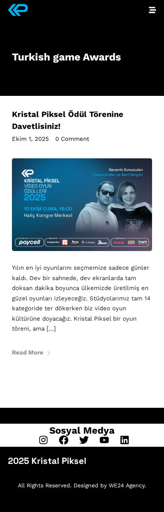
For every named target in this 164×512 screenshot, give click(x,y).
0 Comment (72, 138)
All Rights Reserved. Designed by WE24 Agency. (82, 485)
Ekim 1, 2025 (30, 138)
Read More (27, 352)
